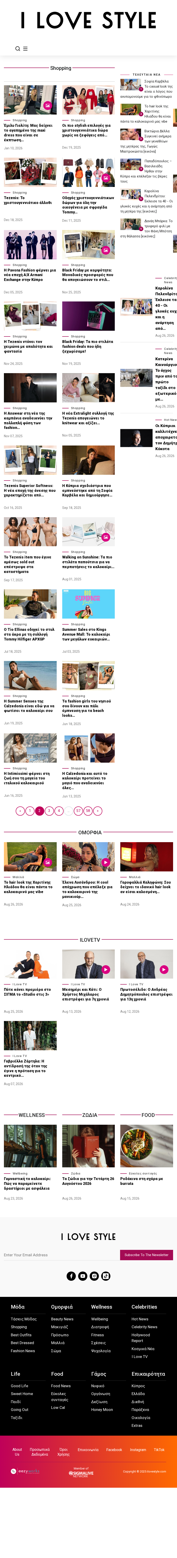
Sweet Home (22, 1393)
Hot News (140, 1319)
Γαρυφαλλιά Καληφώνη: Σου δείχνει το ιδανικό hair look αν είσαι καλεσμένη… (145, 887)
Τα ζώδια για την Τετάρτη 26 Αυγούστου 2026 (88, 1181)
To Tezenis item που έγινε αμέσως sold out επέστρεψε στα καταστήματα (27, 564)
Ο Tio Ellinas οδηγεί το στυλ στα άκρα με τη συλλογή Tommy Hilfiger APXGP (29, 634)
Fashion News (23, 1350)
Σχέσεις (98, 1342)
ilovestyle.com (156, 1471)
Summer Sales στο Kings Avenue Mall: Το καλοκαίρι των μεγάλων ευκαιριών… (86, 634)
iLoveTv (90, 940)
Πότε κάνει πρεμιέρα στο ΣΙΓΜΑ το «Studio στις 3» (27, 992)
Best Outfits (21, 1335)
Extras (137, 1425)
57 (78, 811)
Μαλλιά (18, 877)
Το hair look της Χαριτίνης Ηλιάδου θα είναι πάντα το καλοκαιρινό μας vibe (28, 887)
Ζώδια (75, 1173)
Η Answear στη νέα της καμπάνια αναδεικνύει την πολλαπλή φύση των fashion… (28, 420)
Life (15, 1374)
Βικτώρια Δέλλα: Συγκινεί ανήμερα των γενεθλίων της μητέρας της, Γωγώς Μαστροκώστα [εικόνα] (145, 141)
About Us (17, 1452)
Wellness (32, 1115)
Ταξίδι (16, 1417)
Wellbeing (20, 1173)
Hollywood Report (141, 1338)
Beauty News (62, 1319)
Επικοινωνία (88, 1450)
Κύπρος (138, 1386)
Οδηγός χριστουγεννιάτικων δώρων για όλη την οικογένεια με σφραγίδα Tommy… (88, 205)
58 (88, 811)
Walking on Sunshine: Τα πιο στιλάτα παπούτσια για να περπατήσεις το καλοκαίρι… (88, 562)
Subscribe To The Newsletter (146, 1255)
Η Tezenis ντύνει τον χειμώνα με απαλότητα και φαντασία (28, 346)
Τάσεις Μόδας (24, 1319)
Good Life (19, 1386)
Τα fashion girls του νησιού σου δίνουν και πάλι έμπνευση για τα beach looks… (86, 708)
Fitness (97, 1335)
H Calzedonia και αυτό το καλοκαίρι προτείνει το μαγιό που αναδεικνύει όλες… (84, 780)
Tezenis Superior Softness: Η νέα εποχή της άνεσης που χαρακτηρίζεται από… (30, 491)
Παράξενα (140, 1409)
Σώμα (75, 877)
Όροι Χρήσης (63, 1452)
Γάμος (98, 1374)
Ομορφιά (62, 1307)
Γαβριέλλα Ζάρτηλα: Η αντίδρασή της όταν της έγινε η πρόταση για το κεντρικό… (25, 1068)
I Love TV (20, 984)
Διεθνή (138, 1401)
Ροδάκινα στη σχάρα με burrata (141, 1181)
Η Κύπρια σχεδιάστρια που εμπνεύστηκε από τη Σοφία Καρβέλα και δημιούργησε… (87, 491)
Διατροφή (100, 1327)
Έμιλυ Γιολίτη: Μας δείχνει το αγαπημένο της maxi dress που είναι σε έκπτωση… (28, 132)
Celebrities (144, 1307)
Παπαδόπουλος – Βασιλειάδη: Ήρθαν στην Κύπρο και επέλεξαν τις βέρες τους (146, 171)
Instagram (138, 1450)
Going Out (19, 1409)
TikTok (159, 1450)
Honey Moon (102, 1409)
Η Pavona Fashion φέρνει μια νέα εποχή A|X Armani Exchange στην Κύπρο (30, 275)
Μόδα (17, 1307)
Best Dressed (22, 1342)
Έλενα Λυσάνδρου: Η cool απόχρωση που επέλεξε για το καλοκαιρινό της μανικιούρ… (87, 889)
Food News (61, 1386)
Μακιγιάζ (59, 1327)
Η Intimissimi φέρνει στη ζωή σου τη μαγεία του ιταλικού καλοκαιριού (27, 778)
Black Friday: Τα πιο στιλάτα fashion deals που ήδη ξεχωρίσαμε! (87, 346)
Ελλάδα (138, 1393)
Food (148, 1115)
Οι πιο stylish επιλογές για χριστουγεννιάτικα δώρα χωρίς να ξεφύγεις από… (86, 130)
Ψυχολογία (101, 1350)
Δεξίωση (99, 1401)
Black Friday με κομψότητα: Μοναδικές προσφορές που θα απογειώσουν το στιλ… (87, 275)
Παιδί (16, 1401)
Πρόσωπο (60, 1335)
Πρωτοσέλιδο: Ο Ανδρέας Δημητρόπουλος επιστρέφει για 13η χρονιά (146, 994)
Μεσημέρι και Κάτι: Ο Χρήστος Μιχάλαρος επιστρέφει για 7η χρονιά (86, 994)
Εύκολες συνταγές (143, 1173)
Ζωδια (89, 1115)
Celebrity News (144, 1327)
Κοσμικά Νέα (143, 1348)
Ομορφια (90, 832)
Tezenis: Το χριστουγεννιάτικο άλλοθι (28, 200)
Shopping (60, 68)
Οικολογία (141, 1417)
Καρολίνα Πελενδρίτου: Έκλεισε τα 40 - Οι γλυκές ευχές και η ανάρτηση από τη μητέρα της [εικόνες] (146, 201)
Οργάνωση (100, 1393)
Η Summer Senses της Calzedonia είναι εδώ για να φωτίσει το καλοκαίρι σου (29, 706)
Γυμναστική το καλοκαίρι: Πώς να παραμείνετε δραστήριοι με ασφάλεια (27, 1184)
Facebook (114, 1450)
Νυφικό (97, 1386)
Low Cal (58, 1407)
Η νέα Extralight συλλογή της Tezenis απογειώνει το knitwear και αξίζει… (88, 418)
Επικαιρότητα (148, 1374)
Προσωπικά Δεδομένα (40, 1452)
